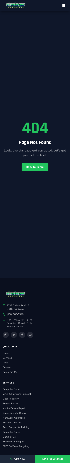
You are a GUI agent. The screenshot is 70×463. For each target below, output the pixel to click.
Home (6, 353)
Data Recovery (11, 398)
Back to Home (35, 167)
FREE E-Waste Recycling (16, 446)
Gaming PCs (9, 436)
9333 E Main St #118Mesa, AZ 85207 (18, 307)
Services (7, 358)
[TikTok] (14, 335)
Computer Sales (11, 432)
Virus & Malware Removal (17, 394)
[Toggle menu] (63, 5)
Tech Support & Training (16, 427)
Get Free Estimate (52, 458)
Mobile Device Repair (14, 408)
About (6, 362)
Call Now (19, 458)
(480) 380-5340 (15, 314)
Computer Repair (12, 389)
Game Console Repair (14, 413)
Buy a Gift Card (11, 372)
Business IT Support (14, 441)
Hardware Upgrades (14, 417)
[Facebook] (22, 335)
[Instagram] (6, 335)
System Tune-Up (12, 422)
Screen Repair (10, 403)
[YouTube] (30, 335)
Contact (7, 367)
